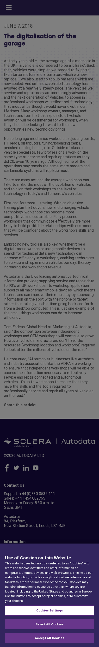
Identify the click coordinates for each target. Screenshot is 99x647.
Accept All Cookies (49, 638)
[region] (49, 595)
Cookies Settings (49, 610)
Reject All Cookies (49, 624)
